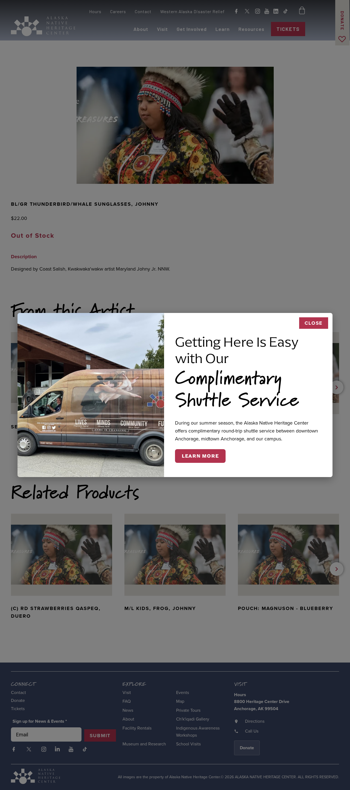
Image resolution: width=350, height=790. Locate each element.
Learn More (200, 456)
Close (314, 323)
